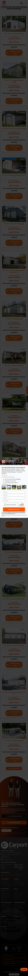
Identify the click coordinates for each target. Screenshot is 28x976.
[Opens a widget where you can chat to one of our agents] (24, 969)
